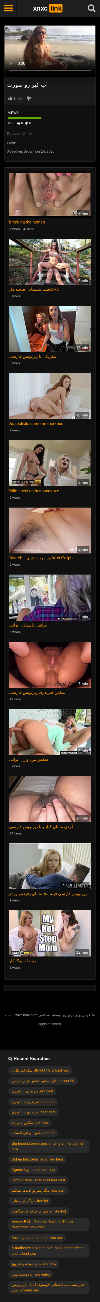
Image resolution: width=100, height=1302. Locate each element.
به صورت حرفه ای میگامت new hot (39, 1211)
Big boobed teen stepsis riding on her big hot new (47, 1146)
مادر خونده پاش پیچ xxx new (34, 1264)
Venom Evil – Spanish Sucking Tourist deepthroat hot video (42, 1224)
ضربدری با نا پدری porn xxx (33, 1102)
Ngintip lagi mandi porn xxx (33, 1169)
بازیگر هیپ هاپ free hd (30, 1201)
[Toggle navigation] (8, 8)
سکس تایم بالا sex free (30, 1122)
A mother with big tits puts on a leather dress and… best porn (48, 1251)
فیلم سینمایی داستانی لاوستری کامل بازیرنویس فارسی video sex (48, 1287)
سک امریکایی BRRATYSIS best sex (40, 1070)
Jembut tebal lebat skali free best (38, 1180)
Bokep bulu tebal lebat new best (37, 1159)
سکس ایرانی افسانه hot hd (33, 1133)
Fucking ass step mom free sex (37, 1238)
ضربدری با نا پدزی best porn (34, 1112)
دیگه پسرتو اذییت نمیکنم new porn (38, 1190)
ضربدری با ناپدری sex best (32, 1091)
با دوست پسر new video (31, 1274)
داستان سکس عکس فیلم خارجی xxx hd (43, 1081)
